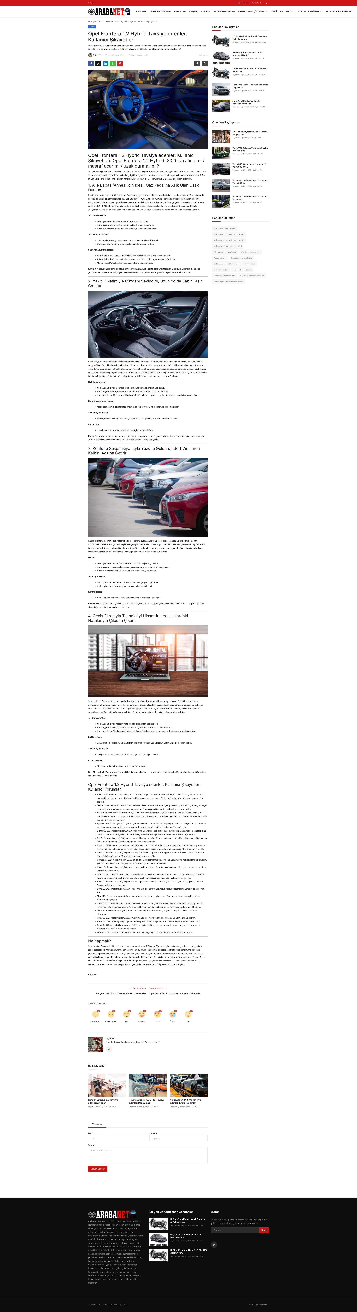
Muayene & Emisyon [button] (308, 11)
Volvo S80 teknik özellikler (224, 275)
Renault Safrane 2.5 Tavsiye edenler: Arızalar (103, 1101)
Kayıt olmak (256, 3)
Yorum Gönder (98, 1168)
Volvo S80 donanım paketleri (252, 275)
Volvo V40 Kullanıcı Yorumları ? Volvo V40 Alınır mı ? (250, 149)
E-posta (153, 1133)
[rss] (214, 1244)
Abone (264, 1230)
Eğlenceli (141, 1021)
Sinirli (157, 1021)
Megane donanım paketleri (225, 252)
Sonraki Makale (156, 988)
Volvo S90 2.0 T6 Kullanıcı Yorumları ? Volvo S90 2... (250, 197)
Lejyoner (110, 1038)
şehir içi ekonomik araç (242, 270)
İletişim (91, 3)
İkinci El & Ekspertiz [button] (281, 11)
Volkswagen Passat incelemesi (226, 264)
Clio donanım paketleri (250, 252)
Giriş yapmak (243, 3)
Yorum (91, 1145)
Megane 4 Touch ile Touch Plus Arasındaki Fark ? (247, 53)
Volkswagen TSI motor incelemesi (228, 246)
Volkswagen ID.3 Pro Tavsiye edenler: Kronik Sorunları (185, 1101)
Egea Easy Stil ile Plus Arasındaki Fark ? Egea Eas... (250, 86)
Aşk (126, 1021)
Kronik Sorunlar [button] (223, 11)
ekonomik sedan (221, 270)
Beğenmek (95, 1021)
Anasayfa (141, 11)
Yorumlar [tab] (97, 1124)
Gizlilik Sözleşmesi (258, 1304)
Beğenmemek (111, 1021)
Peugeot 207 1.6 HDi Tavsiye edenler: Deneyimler (121, 993)
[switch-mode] (266, 3)
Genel (101, 21)
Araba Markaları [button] (159, 11)
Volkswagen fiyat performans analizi (229, 240)
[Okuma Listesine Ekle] (205, 63)
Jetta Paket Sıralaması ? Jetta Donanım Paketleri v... (246, 102)
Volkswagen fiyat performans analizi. (229, 234)
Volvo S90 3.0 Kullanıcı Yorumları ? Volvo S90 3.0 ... (249, 165)
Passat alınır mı (220, 258)
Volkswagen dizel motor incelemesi (228, 281)
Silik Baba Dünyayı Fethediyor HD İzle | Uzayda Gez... (250, 133)
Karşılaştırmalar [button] (199, 11)
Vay (188, 1021)
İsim (90, 1133)
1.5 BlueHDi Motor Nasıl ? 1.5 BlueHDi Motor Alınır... (249, 70)
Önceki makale (139, 988)
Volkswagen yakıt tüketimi (225, 228)
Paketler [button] (179, 11)
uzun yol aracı (249, 264)
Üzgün (172, 1021)
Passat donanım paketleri (241, 258)
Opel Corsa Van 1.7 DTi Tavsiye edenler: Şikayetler (175, 993)
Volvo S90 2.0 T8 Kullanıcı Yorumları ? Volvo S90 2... (250, 181)
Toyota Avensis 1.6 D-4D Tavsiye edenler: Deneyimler (146, 1101)
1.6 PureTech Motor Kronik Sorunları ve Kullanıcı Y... (249, 37)
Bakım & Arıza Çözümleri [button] (251, 11)
